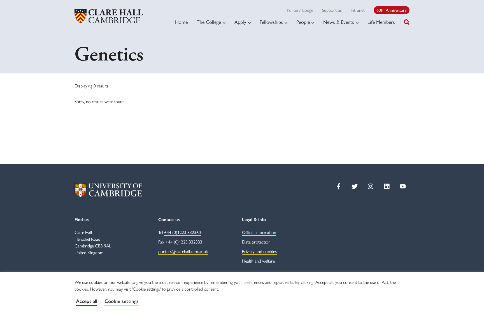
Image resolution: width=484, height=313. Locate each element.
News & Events (338, 21)
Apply (240, 21)
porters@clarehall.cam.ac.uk (183, 251)
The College (209, 21)
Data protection (256, 241)
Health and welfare (258, 261)
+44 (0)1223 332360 (182, 232)
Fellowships (271, 21)
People (303, 21)
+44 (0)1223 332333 (184, 241)
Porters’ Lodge (300, 10)
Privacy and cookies (259, 251)
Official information (259, 232)
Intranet (358, 10)
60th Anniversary (391, 10)
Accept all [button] (86, 301)
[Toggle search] (406, 22)
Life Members (381, 21)
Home (181, 21)
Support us (332, 10)
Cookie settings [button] (121, 301)
